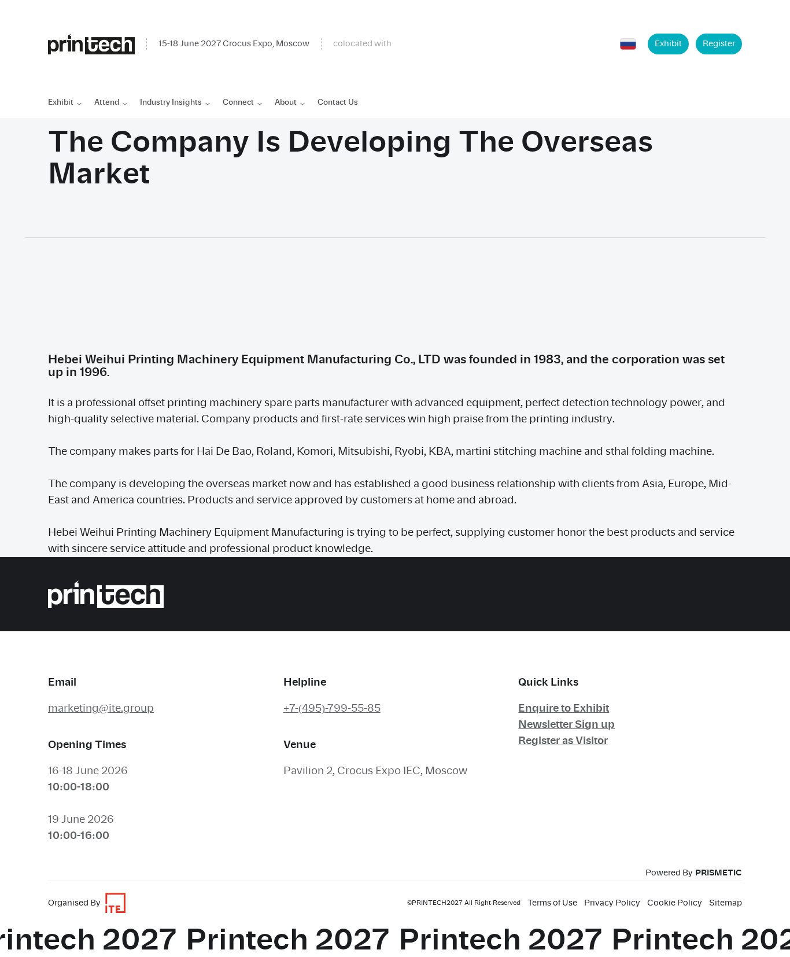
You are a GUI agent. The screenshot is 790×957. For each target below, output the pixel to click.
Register (719, 44)
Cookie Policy (674, 903)
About (286, 102)
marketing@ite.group (101, 709)
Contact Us (338, 102)
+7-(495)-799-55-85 (332, 709)
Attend (106, 102)
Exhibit (668, 44)
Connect (238, 102)
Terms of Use (552, 903)
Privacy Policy (612, 903)
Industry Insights (171, 102)
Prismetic (718, 873)
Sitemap (725, 903)
